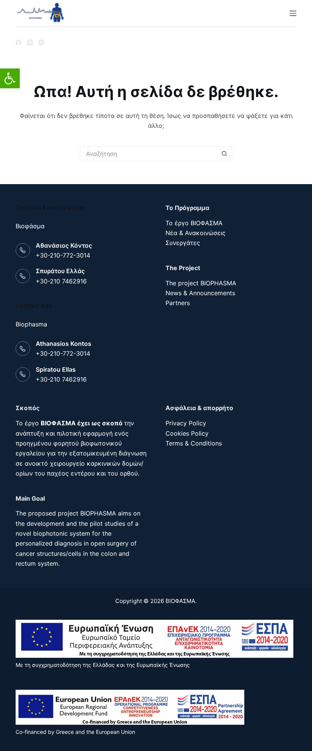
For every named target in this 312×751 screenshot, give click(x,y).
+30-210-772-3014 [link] (63, 255)
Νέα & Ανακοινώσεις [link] (196, 233)
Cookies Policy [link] (187, 433)
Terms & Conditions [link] (194, 443)
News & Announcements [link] (200, 293)
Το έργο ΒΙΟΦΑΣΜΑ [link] (194, 223)
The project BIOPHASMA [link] (201, 283)
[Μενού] (293, 13)
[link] (10, 78)
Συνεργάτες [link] (183, 243)
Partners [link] (178, 303)
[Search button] (224, 153)
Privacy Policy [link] (186, 423)
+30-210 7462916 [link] (61, 281)
